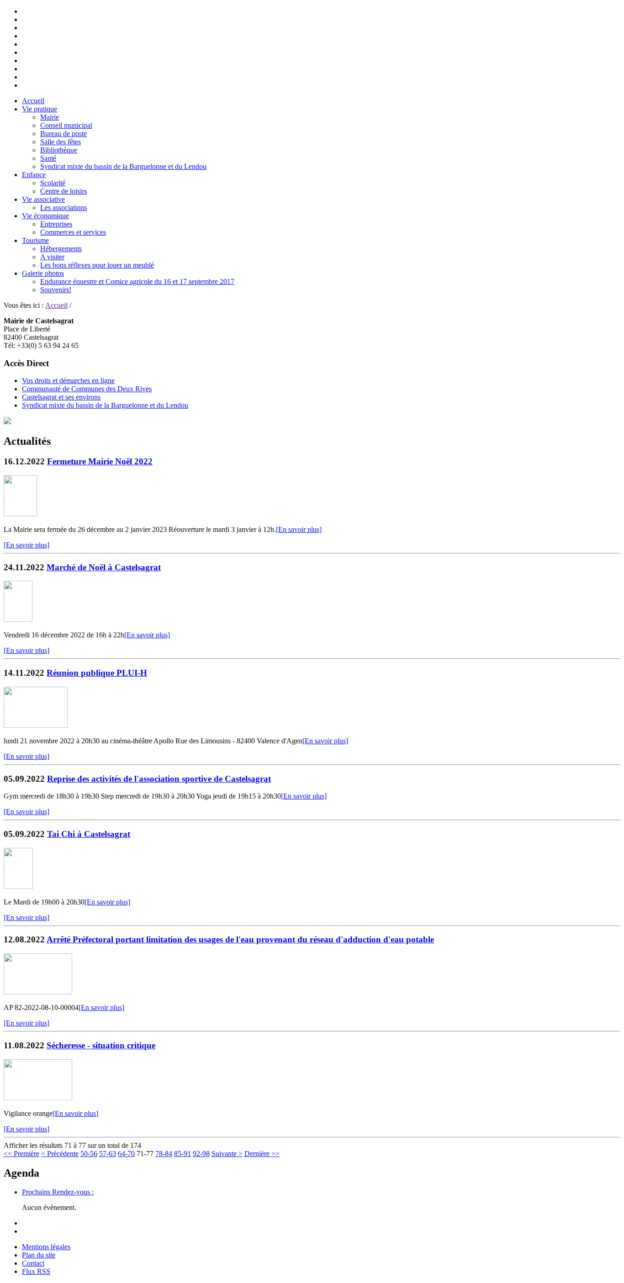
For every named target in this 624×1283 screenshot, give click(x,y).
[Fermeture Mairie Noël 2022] (20, 514)
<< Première (21, 1153)
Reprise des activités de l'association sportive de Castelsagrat (159, 778)
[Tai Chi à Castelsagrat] (18, 886)
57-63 (107, 1153)
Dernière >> (262, 1153)
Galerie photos (43, 273)
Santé (48, 158)
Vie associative (43, 199)
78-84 (163, 1153)
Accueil (33, 101)
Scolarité (52, 183)
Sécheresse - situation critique (101, 1045)
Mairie (49, 117)
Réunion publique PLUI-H (97, 673)
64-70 (126, 1153)
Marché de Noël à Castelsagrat (104, 567)
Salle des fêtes (60, 142)
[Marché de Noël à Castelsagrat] (18, 619)
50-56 (88, 1153)
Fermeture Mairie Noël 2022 (100, 461)
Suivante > (227, 1153)
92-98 (201, 1153)
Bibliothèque (58, 150)
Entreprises (56, 224)
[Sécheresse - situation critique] (38, 1098)
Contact (33, 1263)
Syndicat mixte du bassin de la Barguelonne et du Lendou (123, 166)
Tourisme (35, 240)
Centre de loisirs (63, 191)
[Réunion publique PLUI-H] (36, 725)
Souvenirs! (55, 290)
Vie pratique (39, 109)
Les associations (63, 207)
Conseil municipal (66, 125)
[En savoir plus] (299, 529)
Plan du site (38, 1255)
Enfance (34, 175)
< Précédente (60, 1153)
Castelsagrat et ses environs (61, 397)
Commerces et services (73, 232)
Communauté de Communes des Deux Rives (87, 389)
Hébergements (61, 248)
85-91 (182, 1153)
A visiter (52, 257)
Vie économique (45, 216)
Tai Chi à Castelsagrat (88, 834)
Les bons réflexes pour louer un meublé (97, 265)
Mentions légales (46, 1247)
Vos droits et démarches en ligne (68, 380)
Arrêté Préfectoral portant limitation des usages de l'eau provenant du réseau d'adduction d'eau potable (240, 939)
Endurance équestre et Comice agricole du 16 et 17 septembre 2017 (137, 281)
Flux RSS (36, 1271)
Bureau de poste (63, 133)
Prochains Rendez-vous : (58, 1192)
